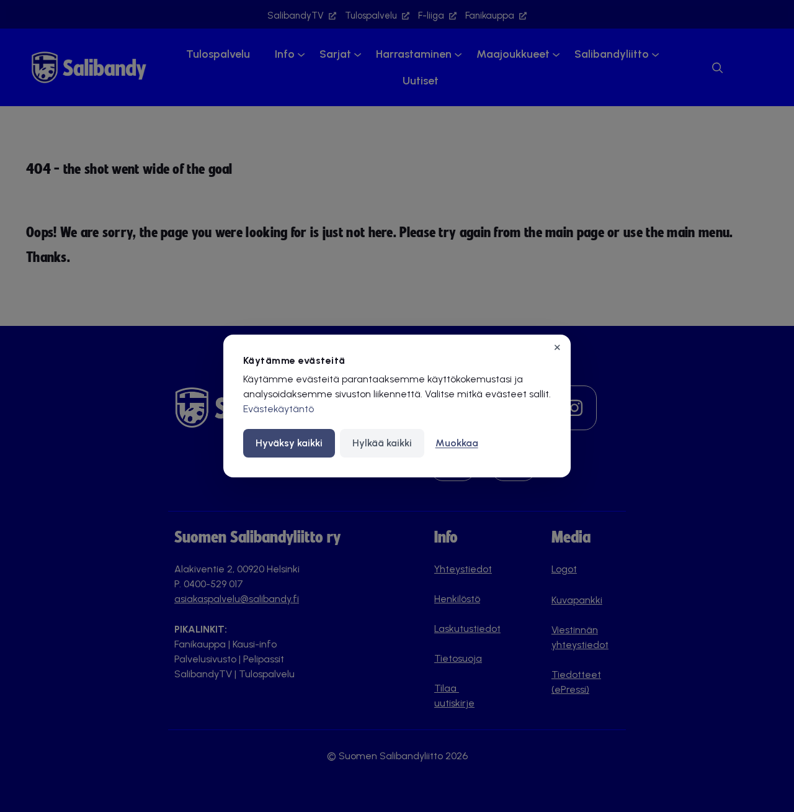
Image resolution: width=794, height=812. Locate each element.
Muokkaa (456, 443)
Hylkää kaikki (382, 443)
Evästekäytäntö (278, 409)
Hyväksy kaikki (289, 443)
